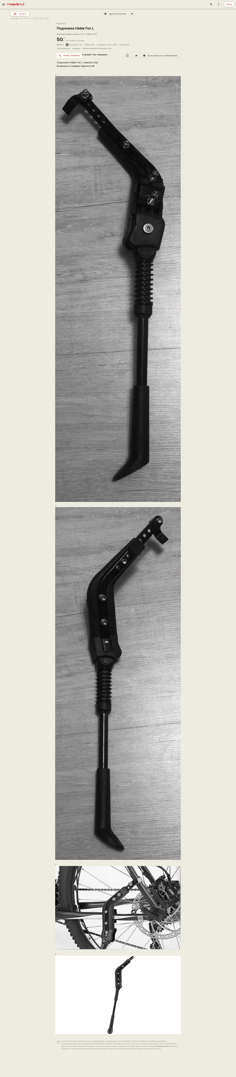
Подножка (61, 24)
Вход (229, 4)
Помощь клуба (163, 1046)
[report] (160, 55)
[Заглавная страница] (15, 2)
